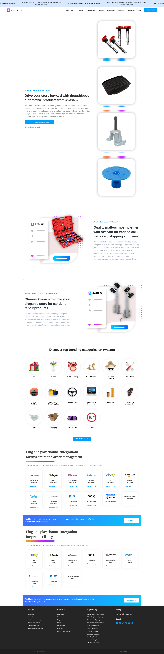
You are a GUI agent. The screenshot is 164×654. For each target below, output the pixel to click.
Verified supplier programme (36, 620)
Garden (53, 377)
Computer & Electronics (91, 403)
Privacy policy (123, 651)
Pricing (101, 10)
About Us (30, 617)
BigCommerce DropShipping (95, 614)
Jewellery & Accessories (129, 403)
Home (34, 377)
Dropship (81, 10)
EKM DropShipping (92, 631)
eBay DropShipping (92, 628)
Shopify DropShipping (93, 620)
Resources (110, 10)
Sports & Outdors (34, 403)
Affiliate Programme (34, 622)
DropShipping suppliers (64, 631)
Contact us (31, 614)
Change (129, 614)
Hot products (61, 617)
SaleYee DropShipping (93, 642)
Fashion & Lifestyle (110, 377)
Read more (33, 486)
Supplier (131, 10)
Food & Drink (110, 402)
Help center (60, 614)
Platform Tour (69, 10)
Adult (91, 427)
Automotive (72, 402)
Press (59, 622)
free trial (151, 10)
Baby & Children (91, 377)
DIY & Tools (130, 377)
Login (140, 10)
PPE (34, 427)
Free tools (60, 628)
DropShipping (61, 625)
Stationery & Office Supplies (53, 403)
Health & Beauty (72, 377)
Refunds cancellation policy (36, 628)
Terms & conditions (33, 625)
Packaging (53, 427)
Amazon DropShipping (93, 634)
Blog (58, 620)
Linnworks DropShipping (94, 640)
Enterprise (121, 10)
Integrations (91, 10)
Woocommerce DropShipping (95, 622)
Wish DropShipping (92, 637)
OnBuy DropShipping (93, 625)
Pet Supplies (72, 427)
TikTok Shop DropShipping (95, 617)
